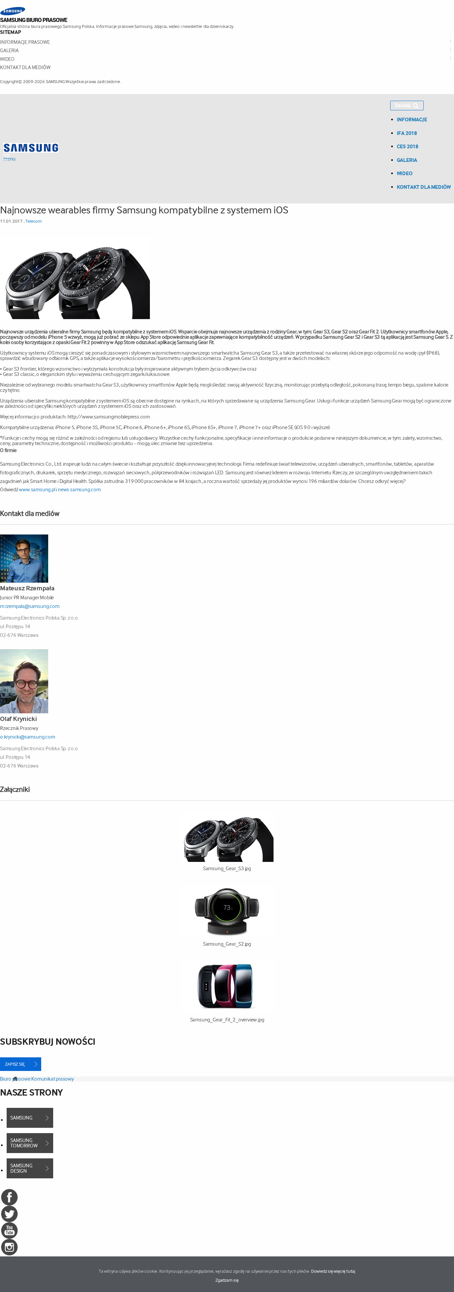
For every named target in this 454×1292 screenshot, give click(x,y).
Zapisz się (14, 1064)
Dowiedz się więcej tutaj (333, 1271)
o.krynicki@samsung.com (27, 737)
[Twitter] (9, 1213)
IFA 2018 (407, 133)
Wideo (7, 59)
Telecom (33, 221)
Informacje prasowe (25, 42)
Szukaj (402, 105)
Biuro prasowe (15, 1079)
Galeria (9, 50)
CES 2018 (407, 146)
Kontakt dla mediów (25, 67)
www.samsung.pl (37, 489)
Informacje (412, 119)
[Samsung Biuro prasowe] (33, 14)
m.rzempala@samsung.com (29, 606)
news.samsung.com (79, 489)
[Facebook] (9, 1197)
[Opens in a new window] (9, 1230)
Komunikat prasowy (52, 1079)
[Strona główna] (30, 147)
